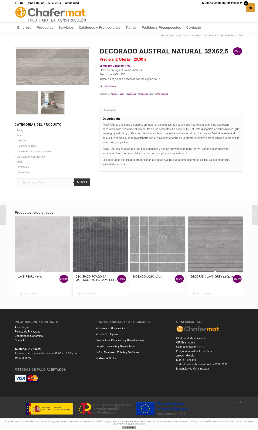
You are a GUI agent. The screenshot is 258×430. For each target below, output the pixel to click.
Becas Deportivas (186, 379)
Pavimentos (23, 166)
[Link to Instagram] (21, 3)
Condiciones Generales (29, 336)
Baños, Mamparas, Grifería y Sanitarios (117, 352)
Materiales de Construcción (31, 156)
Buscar (82, 182)
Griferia (22, 140)
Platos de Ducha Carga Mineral (35, 151)
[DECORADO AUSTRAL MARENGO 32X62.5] (3, 215)
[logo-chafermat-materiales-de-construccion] (50, 14)
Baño (122, 93)
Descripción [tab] (110, 110)
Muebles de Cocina (106, 358)
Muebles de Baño (28, 145)
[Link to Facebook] (16, 3)
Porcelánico (23, 171)
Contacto (20, 340)
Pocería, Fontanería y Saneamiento (115, 346)
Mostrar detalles (30, 293)
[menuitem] (35, 3)
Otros (19, 161)
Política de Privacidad (27, 331)
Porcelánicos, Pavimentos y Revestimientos (120, 340)
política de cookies (233, 421)
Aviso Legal (22, 327)
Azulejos (115, 93)
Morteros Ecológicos (107, 334)
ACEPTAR (129, 427)
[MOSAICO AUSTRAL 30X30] (255, 215)
